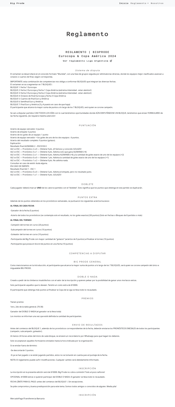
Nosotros (157, 3)
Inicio (124, 3)
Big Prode (17, 3)
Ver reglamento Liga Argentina (86, 61)
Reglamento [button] (139, 3)
